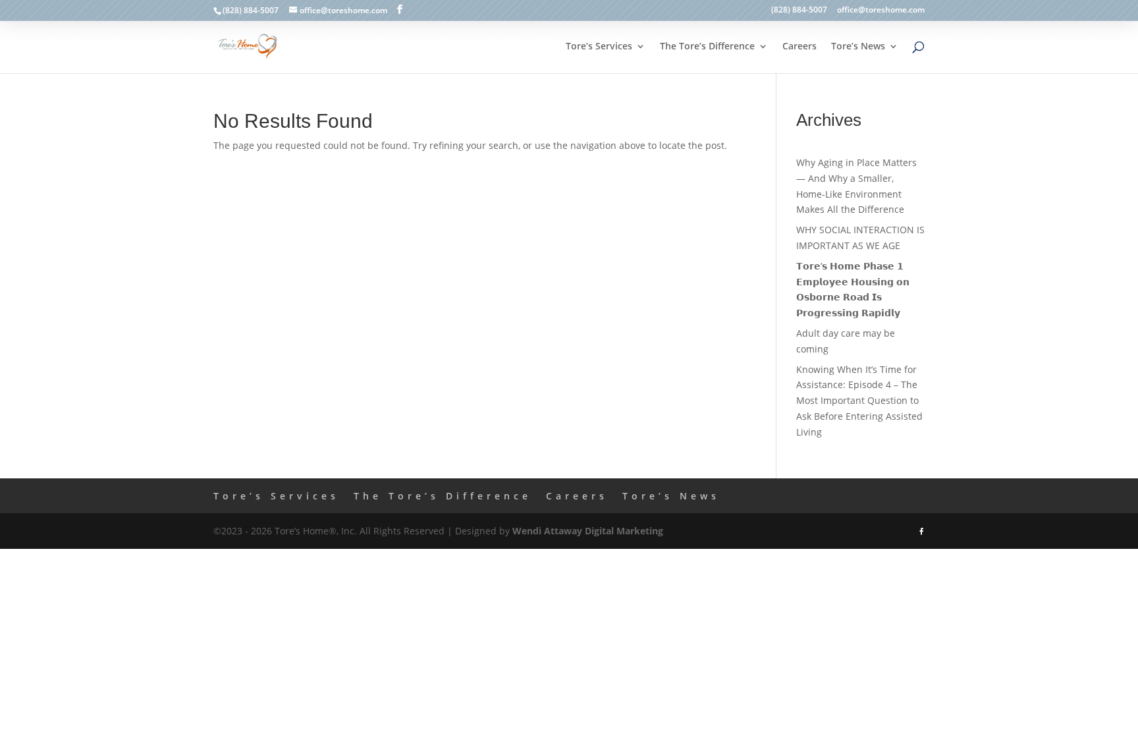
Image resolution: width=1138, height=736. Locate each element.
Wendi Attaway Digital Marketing (587, 530)
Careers (799, 47)
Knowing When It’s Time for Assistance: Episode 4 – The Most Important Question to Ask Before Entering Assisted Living (859, 400)
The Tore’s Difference (707, 47)
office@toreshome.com (881, 10)
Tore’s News (858, 47)
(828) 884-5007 (799, 10)
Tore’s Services (599, 47)
